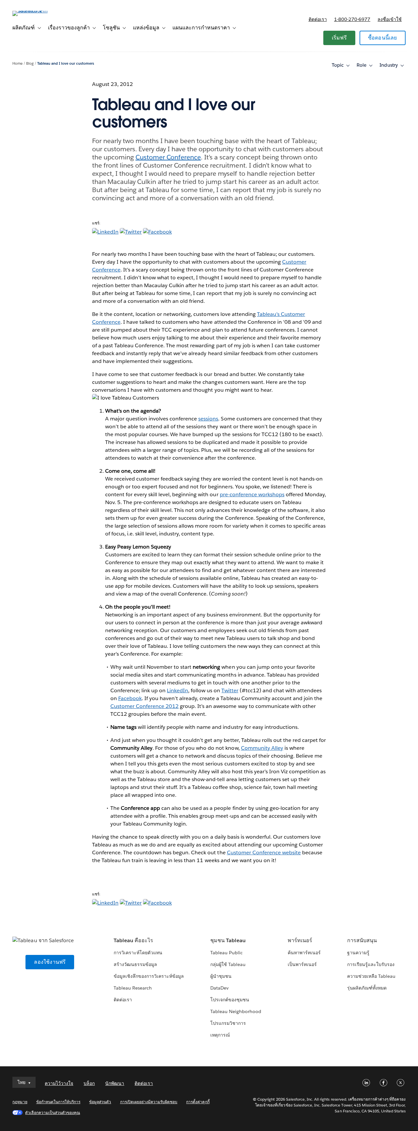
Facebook (130, 698)
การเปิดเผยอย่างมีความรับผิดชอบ (149, 1102)
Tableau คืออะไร (133, 940)
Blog (30, 63)
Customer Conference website (264, 852)
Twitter (229, 690)
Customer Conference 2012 (144, 706)
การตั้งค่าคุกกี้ (197, 1102)
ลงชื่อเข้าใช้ (390, 19)
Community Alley (262, 748)
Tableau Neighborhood (235, 1011)
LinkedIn (177, 690)
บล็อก (89, 1083)
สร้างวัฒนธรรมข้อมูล (135, 964)
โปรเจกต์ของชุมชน (229, 1000)
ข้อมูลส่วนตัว (100, 1102)
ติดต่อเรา (318, 19)
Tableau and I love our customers (65, 63)
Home (17, 63)
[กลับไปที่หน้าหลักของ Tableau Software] (36, 10)
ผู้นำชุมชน (221, 976)
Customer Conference (168, 157)
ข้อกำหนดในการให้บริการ (58, 1102)
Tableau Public (226, 953)
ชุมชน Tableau (228, 940)
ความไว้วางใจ (59, 1083)
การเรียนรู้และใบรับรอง (370, 964)
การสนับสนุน (362, 940)
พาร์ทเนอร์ (300, 940)
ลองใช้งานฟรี (50, 962)
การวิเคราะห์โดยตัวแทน (138, 953)
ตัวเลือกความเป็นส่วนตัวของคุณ (52, 1112)
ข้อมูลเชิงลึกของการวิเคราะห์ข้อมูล (149, 976)
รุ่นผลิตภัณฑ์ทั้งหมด (367, 988)
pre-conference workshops (252, 494)
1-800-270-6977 (352, 19)
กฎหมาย (19, 1102)
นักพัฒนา (114, 1083)
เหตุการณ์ (220, 1035)
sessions (208, 418)
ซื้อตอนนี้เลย (382, 37)
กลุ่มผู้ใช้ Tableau (228, 964)
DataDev (219, 988)
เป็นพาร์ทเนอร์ (302, 964)
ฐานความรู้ (358, 953)
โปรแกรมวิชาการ (228, 1023)
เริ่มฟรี (339, 37)
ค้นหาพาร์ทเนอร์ (304, 953)
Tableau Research (133, 988)
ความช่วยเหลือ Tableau (371, 976)
